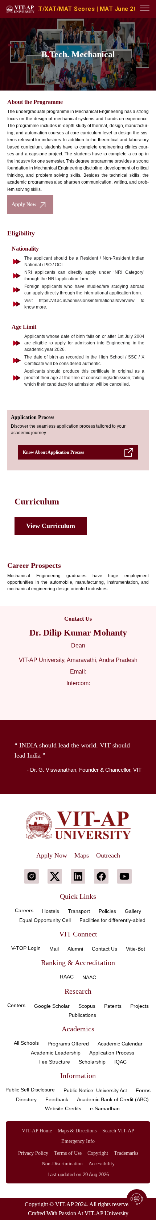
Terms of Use (68, 1153)
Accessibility (102, 1163)
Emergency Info (78, 1141)
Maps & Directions (77, 1130)
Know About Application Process (53, 452)
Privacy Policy (33, 1153)
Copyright (97, 1153)
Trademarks (126, 1153)
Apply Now (24, 204)
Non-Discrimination (62, 1163)
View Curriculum (50, 525)
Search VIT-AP (118, 1130)
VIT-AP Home (37, 1130)
